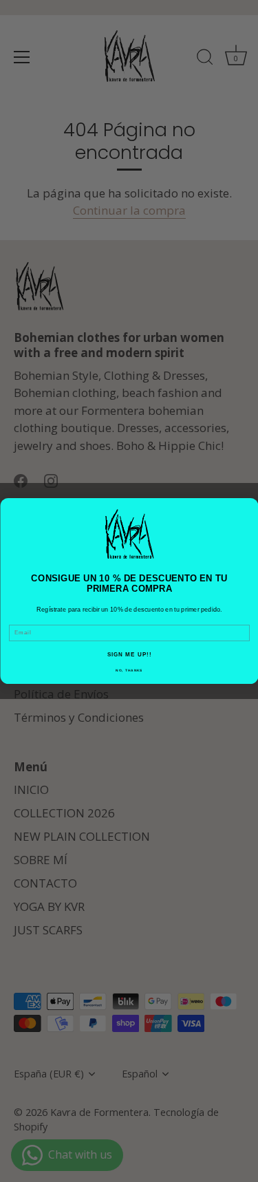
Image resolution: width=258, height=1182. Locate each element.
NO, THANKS (129, 670)
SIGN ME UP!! (129, 654)
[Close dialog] (250, 506)
